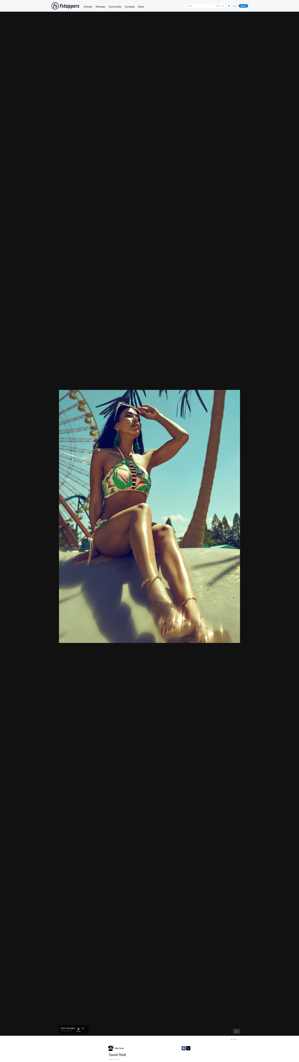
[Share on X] (188, 1048)
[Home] (65, 6)
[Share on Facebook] (184, 1048)
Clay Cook (119, 1048)
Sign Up (243, 6)
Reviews (100, 6)
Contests (130, 6)
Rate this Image (68, 1028)
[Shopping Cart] (229, 5)
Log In (235, 6)
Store (141, 6)
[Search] (223, 6)
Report (234, 1039)
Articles (88, 6)
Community (115, 6)
